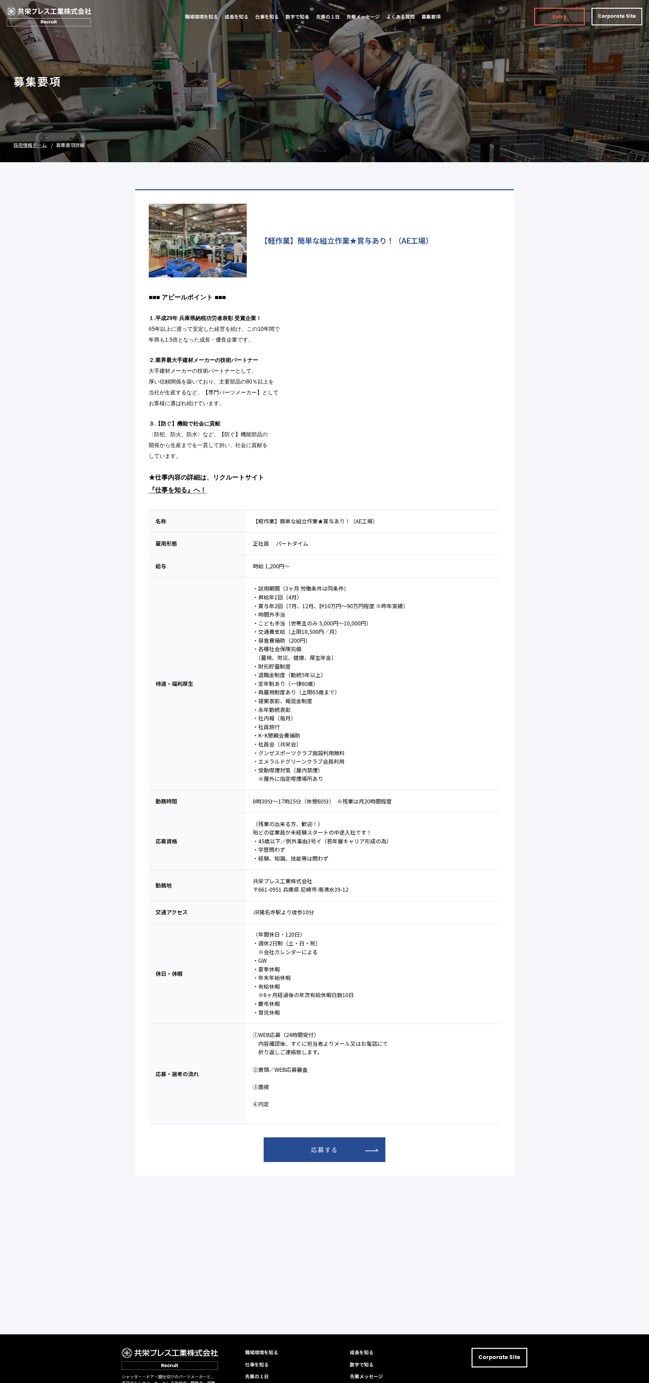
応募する (324, 1149)
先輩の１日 (328, 16)
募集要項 (431, 16)
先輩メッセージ (363, 16)
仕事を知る (267, 16)
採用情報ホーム (30, 145)
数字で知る (297, 16)
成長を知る (236, 16)
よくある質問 (400, 16)
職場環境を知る (201, 16)
